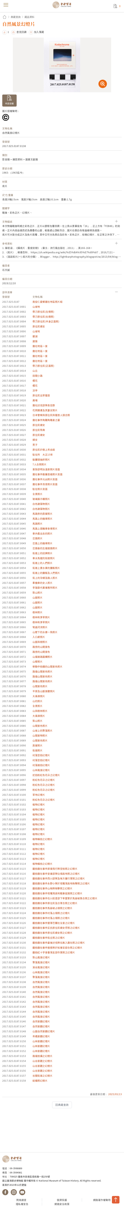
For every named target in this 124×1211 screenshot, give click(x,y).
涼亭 (35, 390)
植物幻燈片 (39, 804)
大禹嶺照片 (39, 696)
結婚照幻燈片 (40, 1080)
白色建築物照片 (41, 504)
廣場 (35, 400)
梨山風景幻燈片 (41, 957)
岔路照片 (37, 538)
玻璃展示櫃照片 (41, 499)
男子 (35, 444)
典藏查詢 (16, 17)
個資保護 (62, 1200)
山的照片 (37, 701)
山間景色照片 (40, 686)
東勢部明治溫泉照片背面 (46, 469)
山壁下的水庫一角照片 (45, 632)
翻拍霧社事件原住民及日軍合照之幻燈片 (55, 903)
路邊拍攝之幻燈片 (42, 1056)
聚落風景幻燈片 (41, 962)
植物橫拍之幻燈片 (42, 839)
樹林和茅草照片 (41, 617)
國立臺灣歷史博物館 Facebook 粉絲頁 (5, 1192)
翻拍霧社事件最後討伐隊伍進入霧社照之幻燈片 (59, 942)
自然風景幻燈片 (41, 982)
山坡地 (36, 306)
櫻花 (35, 380)
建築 (35, 341)
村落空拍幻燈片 (41, 755)
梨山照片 (37, 592)
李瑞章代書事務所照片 (45, 587)
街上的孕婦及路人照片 (45, 578)
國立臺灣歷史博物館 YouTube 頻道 (22, 1192)
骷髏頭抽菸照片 (41, 459)
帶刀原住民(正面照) (43, 365)
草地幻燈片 (39, 794)
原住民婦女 (39, 326)
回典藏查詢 (62, 1105)
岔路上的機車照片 (42, 543)
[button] (5, 32)
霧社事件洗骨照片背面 (45, 484)
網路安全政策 (61, 1204)
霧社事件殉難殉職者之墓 (46, 420)
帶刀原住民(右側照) (43, 316)
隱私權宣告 (22, 1204)
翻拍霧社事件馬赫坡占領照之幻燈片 (52, 908)
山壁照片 (37, 661)
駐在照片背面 (40, 489)
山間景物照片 (40, 735)
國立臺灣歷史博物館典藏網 (62, 4)
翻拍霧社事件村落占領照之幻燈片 (51, 913)
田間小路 (37, 375)
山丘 (35, 370)
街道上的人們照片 (42, 563)
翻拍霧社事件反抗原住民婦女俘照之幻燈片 (56, 927)
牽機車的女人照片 (42, 583)
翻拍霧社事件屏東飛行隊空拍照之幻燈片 (55, 868)
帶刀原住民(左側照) (43, 311)
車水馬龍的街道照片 (44, 558)
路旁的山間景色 (41, 647)
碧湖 (35, 336)
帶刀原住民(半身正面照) (46, 321)
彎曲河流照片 (40, 627)
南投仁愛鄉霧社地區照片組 (47, 301)
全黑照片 (37, 494)
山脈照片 (37, 597)
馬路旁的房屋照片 (42, 513)
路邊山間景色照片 (42, 671)
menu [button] (6, 4)
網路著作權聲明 (102, 1200)
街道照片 (37, 750)
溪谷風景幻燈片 (41, 967)
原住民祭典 (39, 430)
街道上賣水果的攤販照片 (46, 568)
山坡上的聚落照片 (42, 730)
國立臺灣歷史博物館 (12, 1159)
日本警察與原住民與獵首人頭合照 (51, 415)
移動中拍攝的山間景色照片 (47, 666)
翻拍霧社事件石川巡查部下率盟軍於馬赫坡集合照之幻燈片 (65, 898)
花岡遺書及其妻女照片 (45, 410)
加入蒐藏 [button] (39, 32)
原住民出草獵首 (41, 395)
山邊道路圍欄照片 (42, 656)
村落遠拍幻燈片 (41, 765)
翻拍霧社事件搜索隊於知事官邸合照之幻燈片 (57, 947)
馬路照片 (37, 523)
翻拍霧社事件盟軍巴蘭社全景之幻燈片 (54, 923)
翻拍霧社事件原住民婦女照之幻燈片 (52, 932)
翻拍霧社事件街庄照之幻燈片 (49, 937)
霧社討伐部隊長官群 (44, 405)
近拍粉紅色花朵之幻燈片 (46, 775)
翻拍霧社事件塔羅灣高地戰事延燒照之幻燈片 (57, 893)
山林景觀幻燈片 (41, 1041)
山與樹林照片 (40, 711)
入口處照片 (39, 637)
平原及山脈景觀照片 (44, 691)
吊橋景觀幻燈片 (41, 1036)
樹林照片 (37, 612)
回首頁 (4, 17)
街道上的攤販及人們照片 (46, 573)
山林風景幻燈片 (41, 770)
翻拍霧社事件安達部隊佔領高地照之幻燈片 (56, 873)
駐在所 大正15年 (43, 454)
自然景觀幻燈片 (41, 1021)
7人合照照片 (39, 464)
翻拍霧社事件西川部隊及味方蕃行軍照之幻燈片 (59, 878)
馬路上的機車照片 (42, 518)
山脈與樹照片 (40, 642)
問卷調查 (21, 1200)
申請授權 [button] (9, 103)
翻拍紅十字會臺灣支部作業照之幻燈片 (54, 952)
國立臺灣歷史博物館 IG (14, 1192)
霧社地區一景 (40, 346)
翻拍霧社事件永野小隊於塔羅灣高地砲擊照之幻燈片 (61, 883)
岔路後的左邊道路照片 (45, 548)
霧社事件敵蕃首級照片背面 (47, 474)
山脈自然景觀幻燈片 (44, 1031)
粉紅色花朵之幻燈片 (44, 780)
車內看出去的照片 (42, 533)
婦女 (35, 439)
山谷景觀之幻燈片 (42, 1061)
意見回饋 (21, 32)
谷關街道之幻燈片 (42, 1075)
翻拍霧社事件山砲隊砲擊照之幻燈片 (52, 888)
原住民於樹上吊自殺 (44, 449)
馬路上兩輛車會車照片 (45, 528)
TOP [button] (115, 1199)
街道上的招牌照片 (42, 553)
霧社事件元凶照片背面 (45, 479)
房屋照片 (37, 745)
